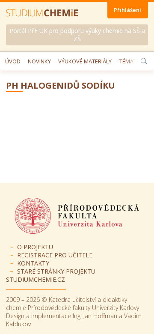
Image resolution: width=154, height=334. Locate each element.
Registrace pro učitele (54, 255)
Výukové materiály (85, 61)
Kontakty (33, 263)
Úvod (13, 61)
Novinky (39, 61)
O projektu (35, 247)
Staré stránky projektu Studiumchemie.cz (50, 275)
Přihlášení (127, 10)
